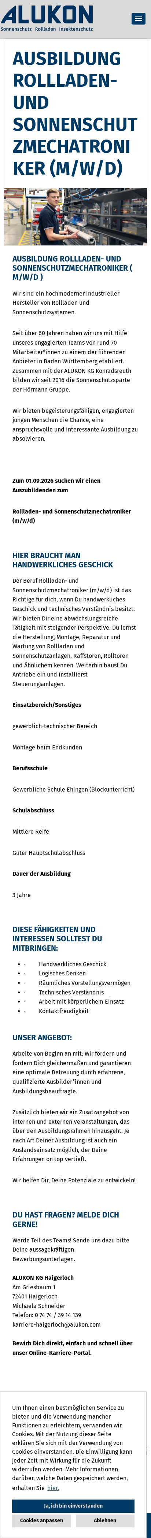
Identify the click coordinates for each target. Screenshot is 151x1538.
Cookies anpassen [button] (41, 1520)
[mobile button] (139, 19)
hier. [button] (53, 1488)
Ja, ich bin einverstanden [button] (73, 1506)
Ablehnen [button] (105, 1520)
